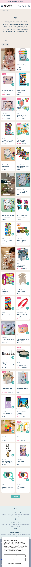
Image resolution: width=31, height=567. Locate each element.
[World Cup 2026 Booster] (23, 80)
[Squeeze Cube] (8, 427)
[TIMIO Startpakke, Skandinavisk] (23, 104)
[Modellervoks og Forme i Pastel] (23, 129)
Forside (3, 10)
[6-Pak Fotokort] (23, 450)
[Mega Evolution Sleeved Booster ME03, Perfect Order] (23, 154)
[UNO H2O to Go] (8, 303)
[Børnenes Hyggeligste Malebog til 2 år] (8, 205)
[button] (3, 110)
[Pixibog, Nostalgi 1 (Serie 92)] (8, 229)
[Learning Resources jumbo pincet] (23, 303)
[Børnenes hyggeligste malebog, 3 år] (8, 154)
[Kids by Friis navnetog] (8, 353)
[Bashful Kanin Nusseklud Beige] (23, 279)
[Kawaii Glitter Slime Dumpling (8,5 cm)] (23, 229)
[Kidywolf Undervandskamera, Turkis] (8, 475)
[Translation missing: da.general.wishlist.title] (26, 6)
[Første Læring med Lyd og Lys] (8, 279)
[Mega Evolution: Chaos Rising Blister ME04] (8, 129)
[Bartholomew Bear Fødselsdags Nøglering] (8, 450)
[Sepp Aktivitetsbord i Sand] (8, 378)
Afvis (14, 559)
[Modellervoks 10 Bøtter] (8, 328)
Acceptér (14, 555)
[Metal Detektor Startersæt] (23, 402)
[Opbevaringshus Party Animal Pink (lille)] (23, 328)
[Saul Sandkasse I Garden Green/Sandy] (23, 353)
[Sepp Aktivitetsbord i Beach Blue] (23, 254)
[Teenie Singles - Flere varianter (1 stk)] (23, 205)
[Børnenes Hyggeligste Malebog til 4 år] (23, 180)
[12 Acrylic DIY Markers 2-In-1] (23, 378)
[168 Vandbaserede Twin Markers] (8, 80)
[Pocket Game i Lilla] (8, 402)
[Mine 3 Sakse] (23, 427)
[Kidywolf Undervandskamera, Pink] (23, 475)
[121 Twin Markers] (8, 104)
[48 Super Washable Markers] (23, 55)
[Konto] (23, 6)
